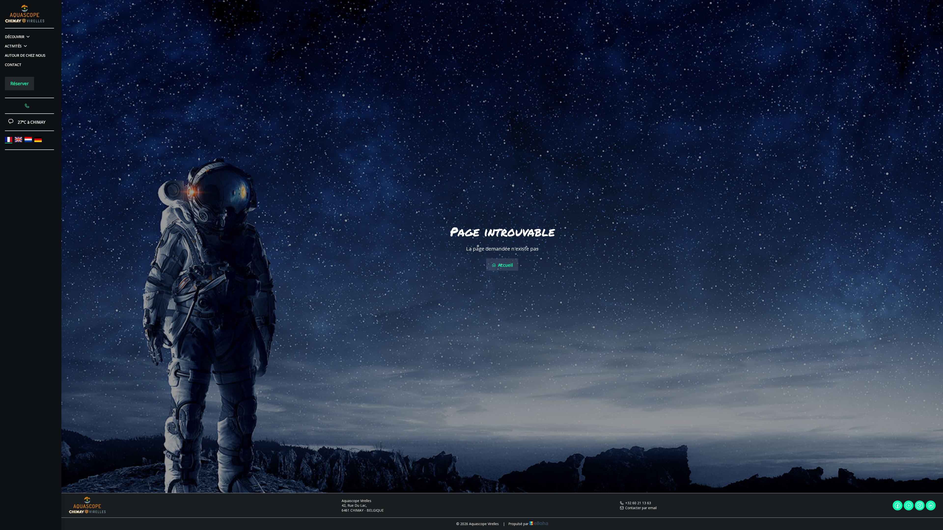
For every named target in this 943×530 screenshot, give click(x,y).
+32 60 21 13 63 (638, 503)
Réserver (19, 83)
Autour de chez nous (25, 55)
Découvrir (15, 36)
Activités (14, 46)
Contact (13, 64)
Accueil (505, 265)
